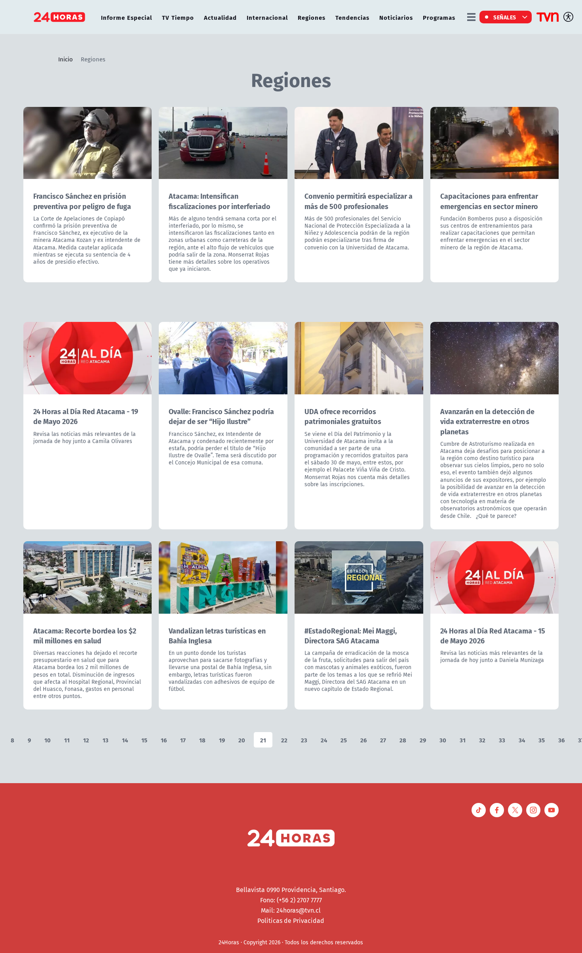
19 (222, 739)
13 (105, 739)
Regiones (311, 17)
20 (241, 739)
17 (183, 739)
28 (402, 739)
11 (67, 739)
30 (442, 739)
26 (363, 739)
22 (284, 739)
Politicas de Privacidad (290, 920)
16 (164, 739)
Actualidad (220, 17)
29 (423, 739)
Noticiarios (396, 17)
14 (125, 739)
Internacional (267, 17)
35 (541, 739)
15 (144, 739)
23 (304, 739)
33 (502, 739)
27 (383, 739)
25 (343, 739)
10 (47, 739)
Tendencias (352, 17)
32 (482, 739)
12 (86, 739)
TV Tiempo (178, 17)
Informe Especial (126, 17)
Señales (504, 17)
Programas (439, 17)
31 (463, 739)
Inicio (65, 59)
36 (561, 739)
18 (202, 739)
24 (324, 739)
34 (522, 739)
